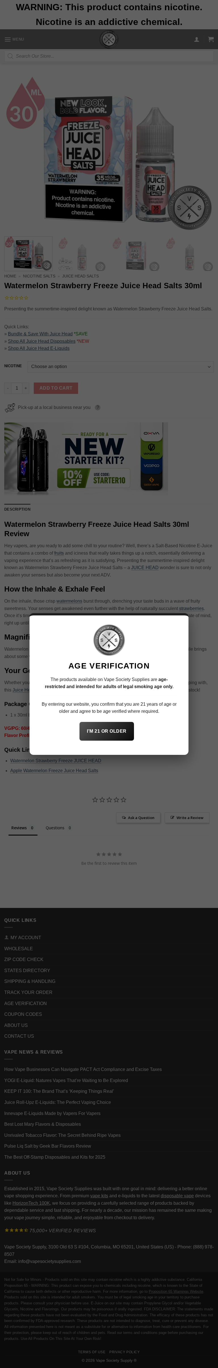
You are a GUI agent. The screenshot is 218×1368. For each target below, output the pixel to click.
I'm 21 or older (106, 731)
